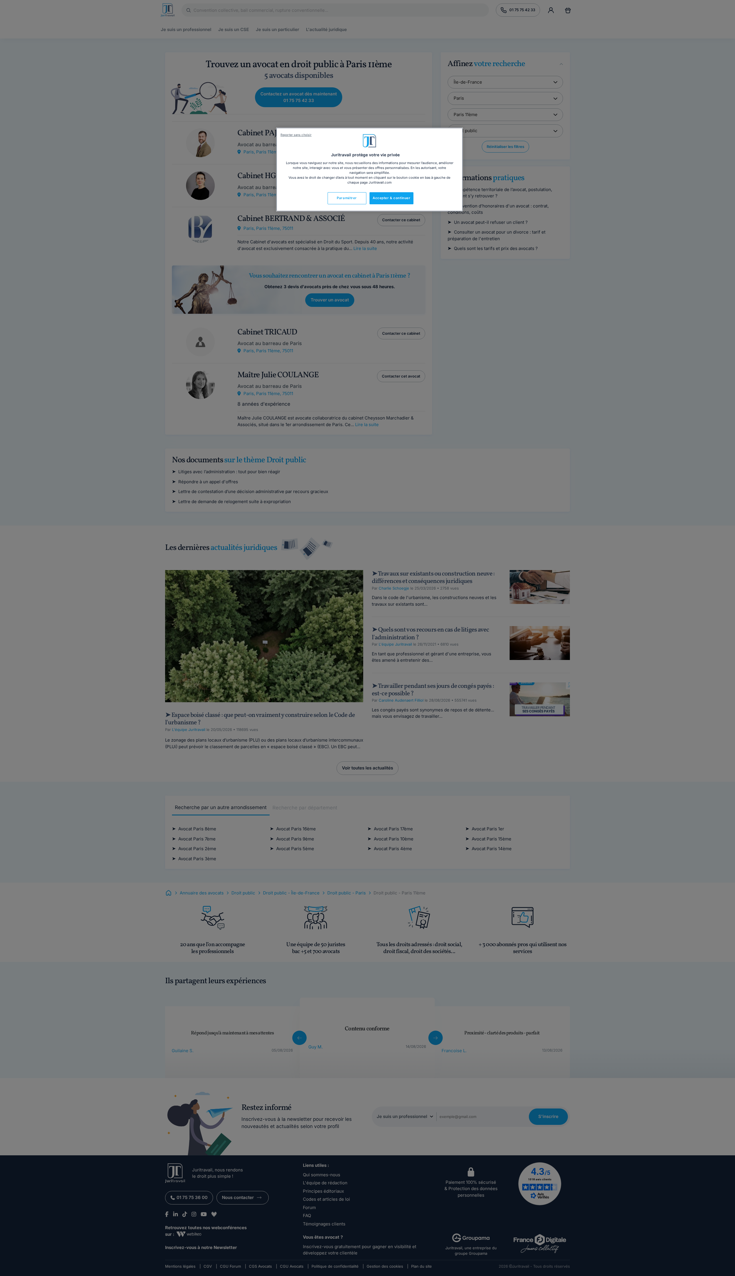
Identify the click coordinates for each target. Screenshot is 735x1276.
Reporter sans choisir (296, 135)
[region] (369, 169)
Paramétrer (347, 198)
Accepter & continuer (391, 198)
